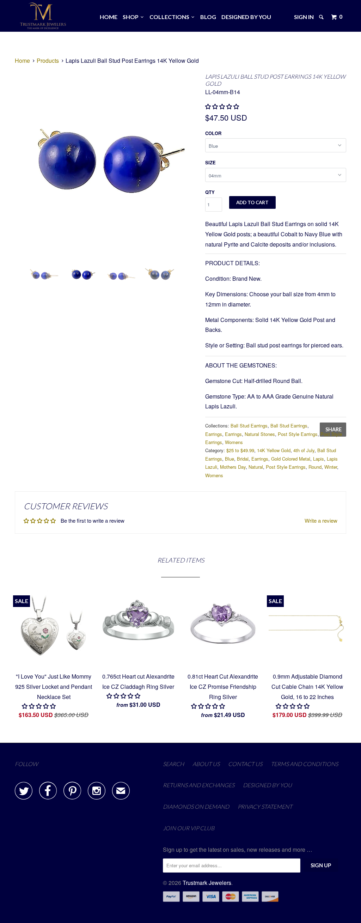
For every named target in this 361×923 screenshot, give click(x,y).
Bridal (243, 458)
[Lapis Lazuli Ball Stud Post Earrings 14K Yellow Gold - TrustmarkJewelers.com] (106, 163)
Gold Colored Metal (290, 458)
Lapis (318, 458)
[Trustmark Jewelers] (43, 16)
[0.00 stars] (222, 106)
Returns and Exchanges (198, 785)
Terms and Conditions (304, 763)
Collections (170, 16)
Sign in (304, 16)
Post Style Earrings (298, 434)
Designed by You (246, 16)
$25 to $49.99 (240, 450)
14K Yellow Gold (273, 450)
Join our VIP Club (188, 828)
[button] (124, 696)
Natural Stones (260, 434)
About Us (206, 763)
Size (210, 162)
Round (315, 466)
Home (108, 16)
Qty (210, 192)
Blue (229, 458)
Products (48, 60)
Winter (330, 466)
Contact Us (245, 763)
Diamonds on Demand (196, 806)
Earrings (213, 434)
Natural (256, 466)
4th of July (303, 450)
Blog (208, 16)
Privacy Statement (265, 806)
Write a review (321, 520)
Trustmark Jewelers (207, 883)
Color (213, 133)
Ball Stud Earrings (249, 425)
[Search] (322, 17)
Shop (132, 16)
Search (173, 763)
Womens (234, 442)
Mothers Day (233, 466)
